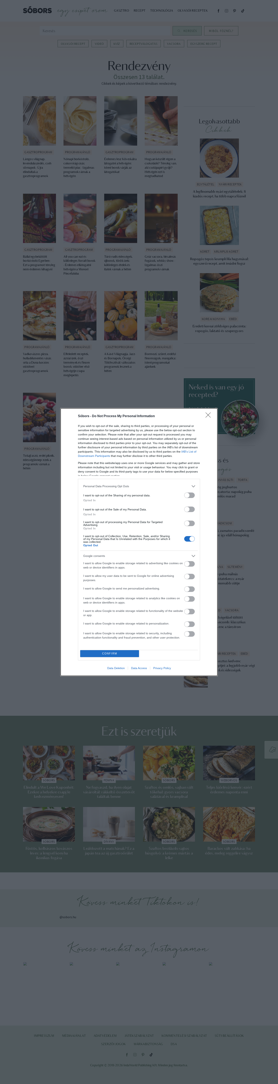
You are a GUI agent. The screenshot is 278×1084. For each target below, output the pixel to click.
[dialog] (139, 542)
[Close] (209, 416)
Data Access (139, 668)
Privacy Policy (162, 668)
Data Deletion (116, 668)
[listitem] (139, 486)
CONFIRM (109, 653)
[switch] (189, 495)
